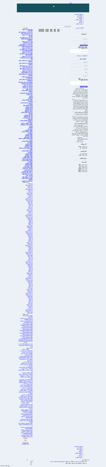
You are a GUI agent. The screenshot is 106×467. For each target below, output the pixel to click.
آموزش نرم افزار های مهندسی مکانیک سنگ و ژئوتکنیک (27, 178)
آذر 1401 (31, 205)
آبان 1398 (30, 249)
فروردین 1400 (29, 233)
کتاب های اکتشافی (28, 116)
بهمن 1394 (30, 297)
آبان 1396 (30, 270)
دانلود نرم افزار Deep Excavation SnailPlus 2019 (26, 335)
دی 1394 (31, 299)
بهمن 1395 (30, 282)
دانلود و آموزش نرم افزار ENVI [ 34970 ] (27, 428)
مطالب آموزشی (29, 130)
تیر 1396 (31, 275)
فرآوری (31, 95)
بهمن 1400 (30, 219)
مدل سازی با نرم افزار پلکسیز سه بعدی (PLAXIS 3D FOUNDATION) (26, 50)
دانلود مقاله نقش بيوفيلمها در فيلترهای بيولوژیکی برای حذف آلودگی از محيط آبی (26, 400)
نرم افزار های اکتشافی (27, 181)
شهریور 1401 (29, 209)
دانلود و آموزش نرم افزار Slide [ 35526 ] (27, 417)
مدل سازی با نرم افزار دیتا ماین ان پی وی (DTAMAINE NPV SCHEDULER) (26, 45)
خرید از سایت (29, 348)
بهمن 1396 (30, 266)
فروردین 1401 (29, 216)
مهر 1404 (30, 183)
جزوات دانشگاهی (28, 110)
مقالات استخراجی (28, 137)
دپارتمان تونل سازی (28, 84)
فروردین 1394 (29, 311)
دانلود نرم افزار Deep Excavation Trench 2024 (27, 327)
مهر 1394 (30, 303)
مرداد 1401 (30, 211)
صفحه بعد (41, 30)
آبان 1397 (30, 259)
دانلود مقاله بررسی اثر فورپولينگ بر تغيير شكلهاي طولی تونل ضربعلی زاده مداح (26, 396)
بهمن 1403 (30, 186)
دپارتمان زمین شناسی (27, 86)
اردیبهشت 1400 (29, 231)
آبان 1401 (30, 207)
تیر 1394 (31, 307)
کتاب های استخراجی (28, 117)
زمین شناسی (29, 94)
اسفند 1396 (30, 264)
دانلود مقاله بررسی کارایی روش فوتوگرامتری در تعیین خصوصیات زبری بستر (26, 386)
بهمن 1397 (30, 256)
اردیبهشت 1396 (29, 278)
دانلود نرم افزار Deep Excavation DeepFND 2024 (26, 329)
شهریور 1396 (29, 273)
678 (47, 30)
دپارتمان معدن (29, 88)
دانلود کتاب (30, 119)
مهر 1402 (30, 192)
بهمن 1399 (30, 235)
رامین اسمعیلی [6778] (82, 138)
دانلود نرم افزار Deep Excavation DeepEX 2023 (27, 337)
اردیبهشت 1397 (29, 262)
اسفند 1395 (30, 281)
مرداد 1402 (30, 194)
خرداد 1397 (30, 260)
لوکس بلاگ (68, 463)
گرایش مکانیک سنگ (28, 105)
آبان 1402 (30, 190)
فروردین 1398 (29, 253)
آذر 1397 (31, 257)
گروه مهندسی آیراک (59, 461)
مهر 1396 (30, 271)
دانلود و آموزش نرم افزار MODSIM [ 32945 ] (27, 433)
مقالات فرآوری (29, 134)
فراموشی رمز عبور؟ (82, 55)
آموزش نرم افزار (28, 170)
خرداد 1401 (30, 213)
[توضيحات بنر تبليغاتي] (53, 6)
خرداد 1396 (30, 277)
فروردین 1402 (29, 200)
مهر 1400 (30, 224)
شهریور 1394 (29, 304)
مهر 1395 (30, 288)
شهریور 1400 (29, 226)
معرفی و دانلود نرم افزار (27, 123)
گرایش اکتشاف (29, 108)
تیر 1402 (31, 196)
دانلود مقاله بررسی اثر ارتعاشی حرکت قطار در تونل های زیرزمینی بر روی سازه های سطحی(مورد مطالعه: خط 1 (26, 375)
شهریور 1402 (29, 193)
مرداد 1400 (30, 227)
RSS (71, 2)
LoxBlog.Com (25, 443)
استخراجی (30, 98)
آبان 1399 (30, 240)
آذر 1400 (31, 222)
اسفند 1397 (30, 255)
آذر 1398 (31, 248)
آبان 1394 (30, 301)
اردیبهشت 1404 (29, 185)
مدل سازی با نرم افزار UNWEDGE (27, 77)
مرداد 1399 (30, 244)
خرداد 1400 (30, 230)
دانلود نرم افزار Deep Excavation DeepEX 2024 (27, 324)
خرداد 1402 (30, 197)
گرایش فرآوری (29, 106)
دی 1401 (31, 204)
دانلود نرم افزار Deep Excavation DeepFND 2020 (26, 332)
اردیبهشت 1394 (29, 310)
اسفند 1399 (30, 234)
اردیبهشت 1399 (29, 245)
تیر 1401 (31, 212)
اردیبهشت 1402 (29, 198)
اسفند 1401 (30, 201)
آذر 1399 (31, 238)
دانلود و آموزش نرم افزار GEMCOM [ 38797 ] (27, 414)
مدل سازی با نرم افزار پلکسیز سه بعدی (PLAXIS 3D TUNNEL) (26, 54)
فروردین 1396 (29, 279)
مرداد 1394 (30, 306)
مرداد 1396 (30, 274)
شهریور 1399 (29, 242)
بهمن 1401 (30, 202)
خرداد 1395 (30, 292)
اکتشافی (30, 97)
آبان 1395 (30, 286)
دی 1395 (31, 284)
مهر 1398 (30, 251)
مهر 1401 (30, 208)
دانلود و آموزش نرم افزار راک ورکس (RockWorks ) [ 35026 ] (26, 424)
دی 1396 (31, 267)
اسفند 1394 (30, 296)
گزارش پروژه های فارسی (26, 102)
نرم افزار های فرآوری (27, 171)
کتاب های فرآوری (28, 115)
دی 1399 (31, 237)
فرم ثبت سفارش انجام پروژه (26, 343)
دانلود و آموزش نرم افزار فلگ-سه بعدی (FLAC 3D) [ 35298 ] (26, 420)
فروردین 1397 (29, 263)
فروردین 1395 (29, 295)
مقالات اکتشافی (29, 135)
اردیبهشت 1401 (29, 215)
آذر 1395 (31, 285)
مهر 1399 (30, 241)
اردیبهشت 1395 (29, 293)
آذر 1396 (31, 268)
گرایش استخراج (29, 109)
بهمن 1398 (30, 246)
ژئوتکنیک (30, 104)
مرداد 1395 (30, 290)
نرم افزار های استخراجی (27, 172)
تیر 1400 (31, 229)
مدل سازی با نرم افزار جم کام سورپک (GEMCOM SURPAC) (26, 39)
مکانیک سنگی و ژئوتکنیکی (26, 124)
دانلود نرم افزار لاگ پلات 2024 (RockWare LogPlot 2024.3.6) (26, 340)
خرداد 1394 (30, 308)
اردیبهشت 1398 (29, 252)
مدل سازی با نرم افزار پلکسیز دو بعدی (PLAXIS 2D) (26, 58)
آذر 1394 (31, 300)
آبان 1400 (30, 223)
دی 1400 (31, 220)
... (51, 30)
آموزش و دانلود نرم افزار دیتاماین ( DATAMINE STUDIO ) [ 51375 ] (27, 411)
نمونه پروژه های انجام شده (26, 93)
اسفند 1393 (30, 312)
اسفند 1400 (30, 218)
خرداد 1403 (30, 187)
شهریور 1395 (29, 289)
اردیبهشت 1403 (29, 189)
